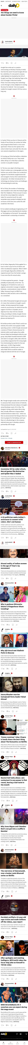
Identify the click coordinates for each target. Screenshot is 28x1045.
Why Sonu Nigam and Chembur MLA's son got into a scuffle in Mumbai (13, 828)
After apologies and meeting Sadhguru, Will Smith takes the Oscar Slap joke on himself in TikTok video (13, 961)
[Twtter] (13, 1034)
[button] (14, 41)
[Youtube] (20, 1034)
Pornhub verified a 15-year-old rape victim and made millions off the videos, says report (13, 919)
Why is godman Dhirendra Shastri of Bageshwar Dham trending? (12, 606)
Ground (6, 985)
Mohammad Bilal (9, 583)
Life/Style (7, 758)
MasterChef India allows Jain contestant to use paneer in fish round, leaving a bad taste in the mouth (14, 781)
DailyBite (7, 629)
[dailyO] (14, 5)
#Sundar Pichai (4, 438)
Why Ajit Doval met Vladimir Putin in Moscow (12, 651)
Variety (6, 543)
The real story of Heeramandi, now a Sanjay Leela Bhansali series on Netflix (13, 873)
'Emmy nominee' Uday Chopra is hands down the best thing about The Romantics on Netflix (14, 739)
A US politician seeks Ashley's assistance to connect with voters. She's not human (13, 519)
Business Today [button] (16, 1)
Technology (4, 10)
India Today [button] (24, 1)
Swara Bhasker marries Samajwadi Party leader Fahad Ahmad (13, 696)
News (6, 584)
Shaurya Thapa (9, 716)
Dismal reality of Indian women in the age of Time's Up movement (14, 565)
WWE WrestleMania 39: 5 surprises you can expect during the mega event (14, 1007)
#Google (10, 438)
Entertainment (8, 674)
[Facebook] (17, 1034)
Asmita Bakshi (8, 41)
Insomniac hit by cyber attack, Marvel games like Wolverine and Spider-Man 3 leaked (13, 471)
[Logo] (4, 1034)
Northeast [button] (8, 1)
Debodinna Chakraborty (11, 447)
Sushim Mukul (8, 496)
